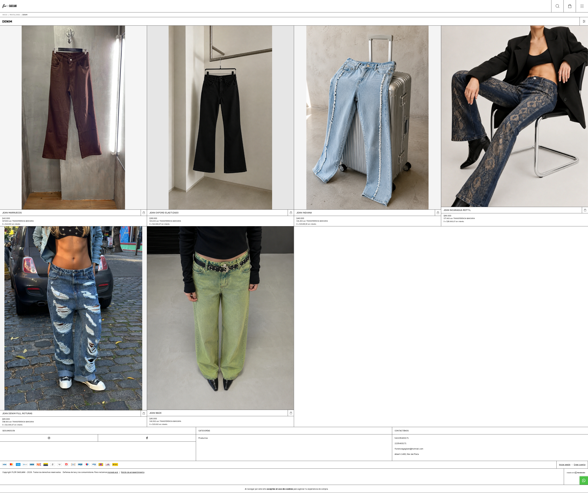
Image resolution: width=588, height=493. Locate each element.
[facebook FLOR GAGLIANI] (147, 437)
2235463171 (400, 443)
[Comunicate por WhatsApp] (583, 480)
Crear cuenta (579, 464)
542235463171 (402, 438)
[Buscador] (557, 6)
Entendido (336, 489)
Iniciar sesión (564, 464)
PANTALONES (15, 15)
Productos (203, 438)
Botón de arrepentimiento (132, 472)
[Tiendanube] (576, 473)
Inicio (4, 15)
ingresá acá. (112, 472)
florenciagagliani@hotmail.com (409, 449)
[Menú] (582, 6)
